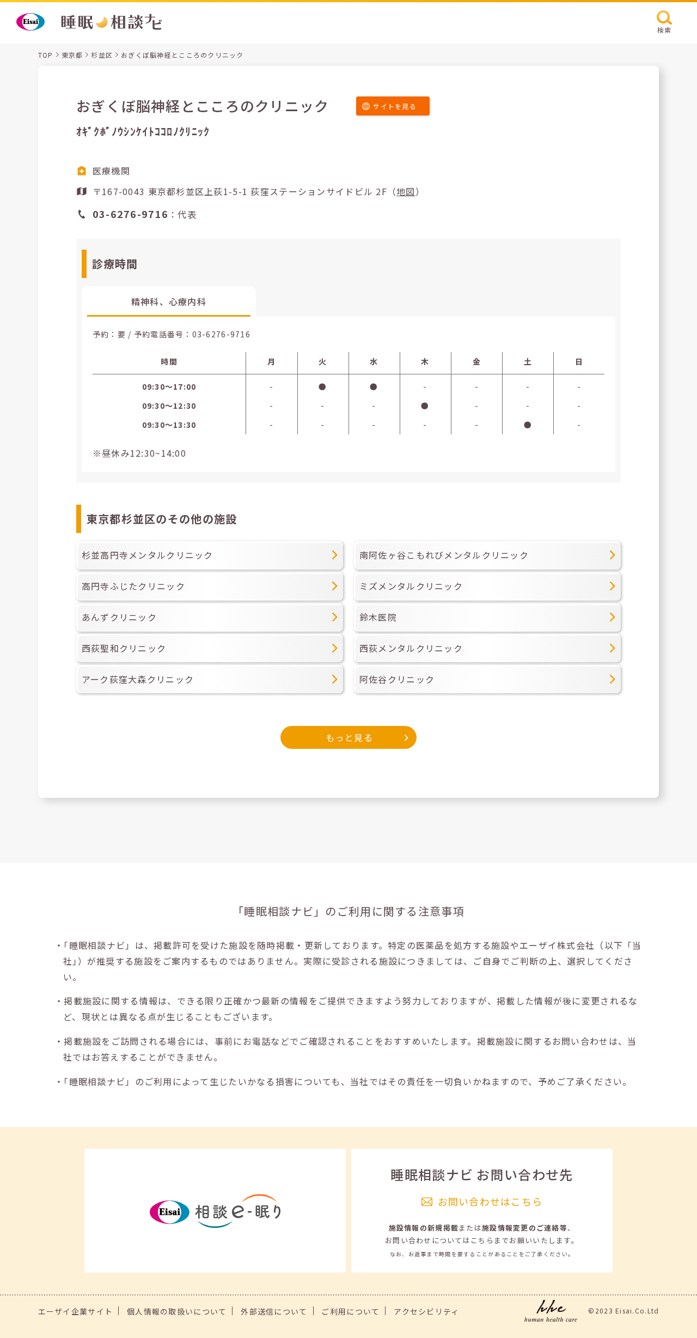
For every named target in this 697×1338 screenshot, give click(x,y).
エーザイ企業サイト (75, 1311)
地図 (405, 191)
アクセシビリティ (426, 1311)
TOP (45, 54)
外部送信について (274, 1311)
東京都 (72, 54)
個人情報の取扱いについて (177, 1311)
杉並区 (102, 54)
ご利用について (350, 1311)
